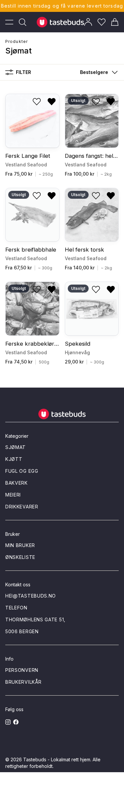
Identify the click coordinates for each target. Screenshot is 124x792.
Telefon (16, 607)
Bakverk (16, 483)
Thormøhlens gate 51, (35, 619)
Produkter (16, 41)
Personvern (21, 670)
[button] (97, 72)
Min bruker (20, 545)
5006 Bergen (22, 631)
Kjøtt (13, 459)
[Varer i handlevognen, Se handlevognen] (115, 22)
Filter (23, 72)
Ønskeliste (20, 557)
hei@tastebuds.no (30, 596)
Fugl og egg (21, 471)
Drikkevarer (21, 506)
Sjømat (15, 447)
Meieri (13, 495)
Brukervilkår (23, 682)
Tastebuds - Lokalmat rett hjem (56, 759)
